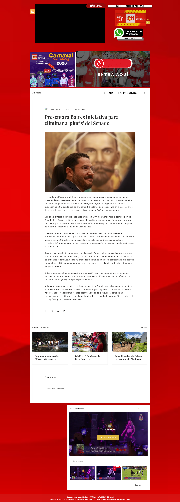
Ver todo (144, 327)
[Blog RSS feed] (32, 11)
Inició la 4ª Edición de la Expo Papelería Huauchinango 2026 (87, 358)
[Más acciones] (133, 109)
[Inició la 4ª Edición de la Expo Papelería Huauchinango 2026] (90, 342)
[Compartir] (139, 408)
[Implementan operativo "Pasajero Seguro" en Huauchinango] (50, 342)
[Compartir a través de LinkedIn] (58, 311)
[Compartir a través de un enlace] (64, 311)
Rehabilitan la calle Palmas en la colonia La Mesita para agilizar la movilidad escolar (129, 358)
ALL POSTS (36, 93)
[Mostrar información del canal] (145, 408)
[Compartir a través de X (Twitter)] (52, 311)
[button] (135, 6)
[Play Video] (82, 473)
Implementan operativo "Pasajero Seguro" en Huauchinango (47, 358)
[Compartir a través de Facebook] (46, 311)
